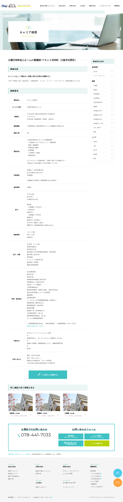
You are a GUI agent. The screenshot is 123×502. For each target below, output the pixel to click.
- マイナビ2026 (95, 476)
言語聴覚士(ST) (97, 119)
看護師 (95, 106)
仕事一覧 (38, 473)
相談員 (95, 89)
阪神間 (95, 154)
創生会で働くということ (47, 6)
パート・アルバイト (99, 75)
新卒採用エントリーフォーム (70, 436)
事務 (94, 132)
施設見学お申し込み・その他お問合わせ (71, 443)
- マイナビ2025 (95, 473)
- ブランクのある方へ (96, 486)
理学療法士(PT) (97, 111)
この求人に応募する (50, 375)
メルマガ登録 (95, 443)
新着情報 (11, 497)
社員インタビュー (41, 487)
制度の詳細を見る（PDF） (35, 326)
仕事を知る (72, 6)
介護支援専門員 (97, 102)
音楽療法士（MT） (98, 123)
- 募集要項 (93, 484)
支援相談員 (96, 94)
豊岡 (94, 158)
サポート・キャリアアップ (71, 471)
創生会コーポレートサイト (42, 497)
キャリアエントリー (118, 482)
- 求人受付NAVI (95, 479)
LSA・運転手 (97, 127)
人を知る (82, 6)
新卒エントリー (118, 473)
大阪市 (95, 141)
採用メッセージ (13, 471)
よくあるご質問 (67, 473)
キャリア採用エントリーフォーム (96, 436)
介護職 (95, 85)
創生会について (13, 473)
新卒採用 (93, 471)
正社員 (95, 71)
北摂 (94, 146)
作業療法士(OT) (97, 115)
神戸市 (95, 150)
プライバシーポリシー (24, 497)
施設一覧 (11, 479)
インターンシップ (105, 6)
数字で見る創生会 (13, 476)
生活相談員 (96, 98)
